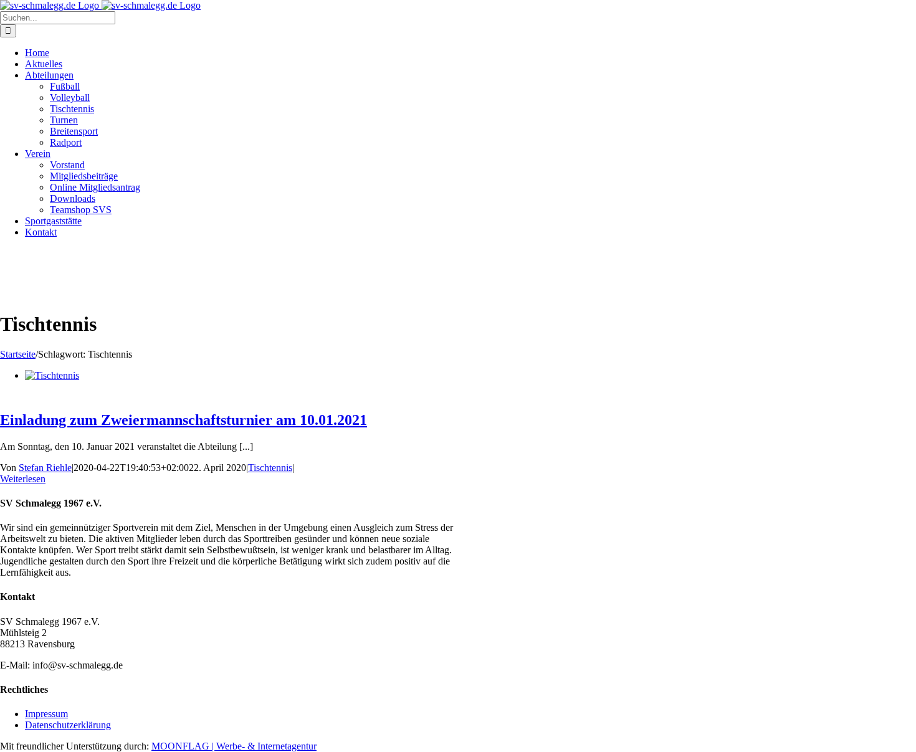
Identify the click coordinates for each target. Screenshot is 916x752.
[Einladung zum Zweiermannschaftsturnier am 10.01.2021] (52, 375)
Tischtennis (270, 467)
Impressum (46, 713)
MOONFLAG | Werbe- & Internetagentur (234, 746)
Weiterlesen (22, 479)
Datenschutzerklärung (68, 725)
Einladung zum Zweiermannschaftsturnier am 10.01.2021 (183, 420)
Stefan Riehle (45, 467)
